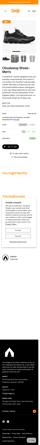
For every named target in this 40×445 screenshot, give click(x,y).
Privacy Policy (11, 224)
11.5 (24, 132)
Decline (18, 236)
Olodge (9, 429)
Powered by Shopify (18, 429)
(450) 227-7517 (8, 390)
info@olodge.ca (8, 393)
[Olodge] (15, 11)
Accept (18, 230)
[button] (5, 11)
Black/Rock (24, 125)
